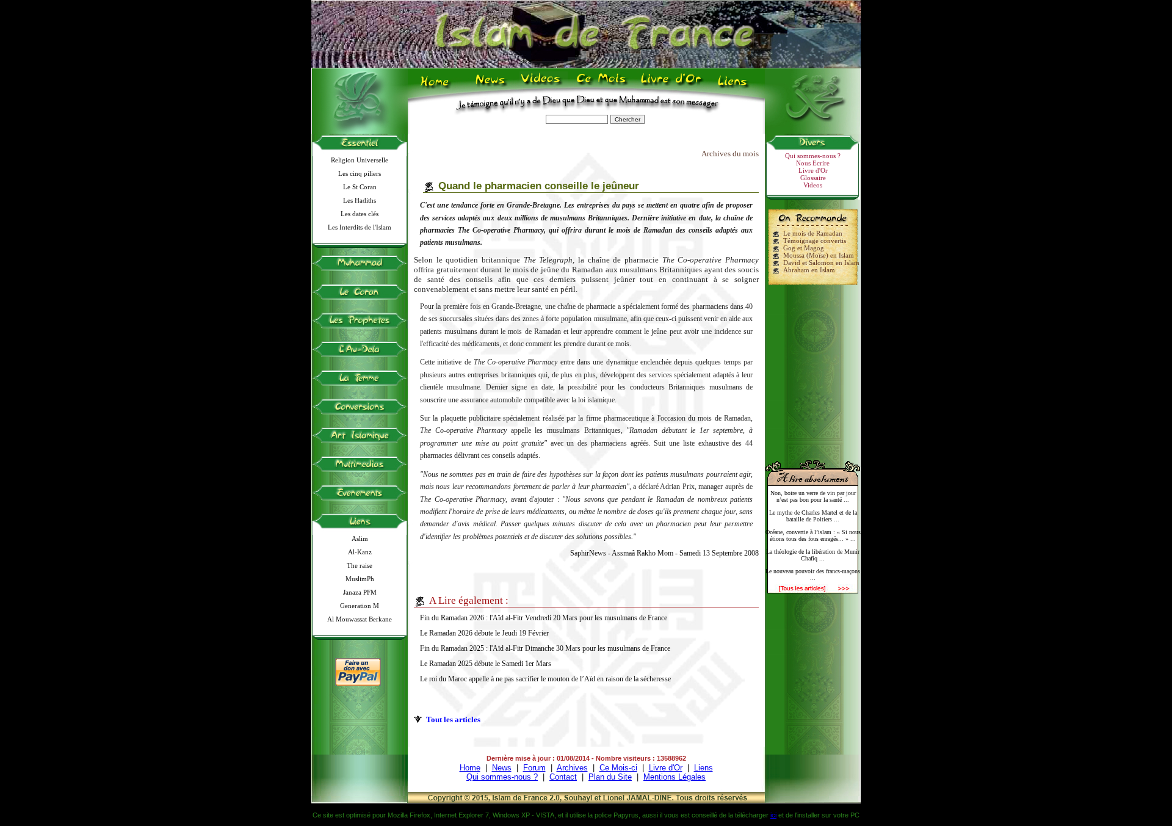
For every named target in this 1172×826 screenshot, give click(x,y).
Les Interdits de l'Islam (359, 227)
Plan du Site (610, 776)
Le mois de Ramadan (812, 233)
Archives (572, 767)
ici (773, 815)
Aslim (360, 538)
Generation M (359, 605)
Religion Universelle (359, 160)
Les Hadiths (359, 200)
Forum (534, 767)
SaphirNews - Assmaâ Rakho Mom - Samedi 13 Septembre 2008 (664, 553)
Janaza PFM (360, 592)
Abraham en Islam (809, 270)
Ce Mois (601, 86)
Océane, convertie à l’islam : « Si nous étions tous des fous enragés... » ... (813, 535)
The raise (359, 565)
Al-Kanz (360, 552)
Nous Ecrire (813, 163)
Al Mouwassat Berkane (359, 619)
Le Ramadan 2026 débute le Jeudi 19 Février (484, 633)
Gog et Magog (803, 248)
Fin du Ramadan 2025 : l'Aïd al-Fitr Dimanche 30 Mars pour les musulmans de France (545, 648)
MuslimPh (359, 578)
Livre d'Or (670, 86)
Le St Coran (360, 186)
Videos (541, 86)
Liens (735, 86)
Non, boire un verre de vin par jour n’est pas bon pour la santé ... (813, 496)
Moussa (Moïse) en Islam (818, 255)
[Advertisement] (813, 367)
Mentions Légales (674, 776)
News (491, 86)
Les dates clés (359, 213)
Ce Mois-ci (618, 767)
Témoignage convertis (814, 240)
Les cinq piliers (359, 173)
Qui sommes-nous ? (813, 155)
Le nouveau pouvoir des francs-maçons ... (812, 574)
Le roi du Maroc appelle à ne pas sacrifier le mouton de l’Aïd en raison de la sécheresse (545, 679)
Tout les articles (453, 719)
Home (437, 86)
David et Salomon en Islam (821, 262)
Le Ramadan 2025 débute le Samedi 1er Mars (485, 663)
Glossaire (813, 177)
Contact (563, 776)
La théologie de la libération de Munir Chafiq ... (812, 555)
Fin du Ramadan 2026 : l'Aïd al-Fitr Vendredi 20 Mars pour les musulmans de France (543, 618)
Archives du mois (730, 153)
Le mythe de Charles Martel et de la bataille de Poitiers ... (813, 516)
